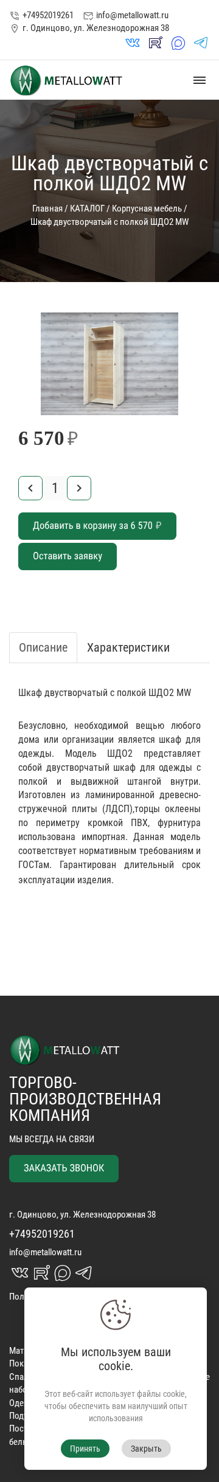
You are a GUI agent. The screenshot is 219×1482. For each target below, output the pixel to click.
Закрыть (146, 1448)
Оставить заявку (67, 556)
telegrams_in (201, 42)
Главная (47, 208)
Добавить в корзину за (97, 526)
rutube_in (155, 42)
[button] (190, 323)
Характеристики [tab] (128, 647)
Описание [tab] (43, 647)
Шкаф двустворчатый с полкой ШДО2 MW (109, 221)
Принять (85, 1448)
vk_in (132, 42)
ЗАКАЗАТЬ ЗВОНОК (64, 1168)
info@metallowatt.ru (126, 15)
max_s (178, 42)
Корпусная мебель (147, 208)
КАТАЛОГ (87, 208)
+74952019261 (41, 15)
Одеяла (23, 1403)
